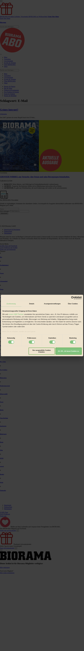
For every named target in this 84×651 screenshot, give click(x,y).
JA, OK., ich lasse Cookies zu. (68, 351)
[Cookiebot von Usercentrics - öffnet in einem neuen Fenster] (73, 297)
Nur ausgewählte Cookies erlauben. (41, 351)
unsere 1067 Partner (16, 314)
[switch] (32, 342)
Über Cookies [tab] (73, 304)
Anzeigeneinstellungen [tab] (52, 304)
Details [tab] (31, 304)
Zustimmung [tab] (11, 304)
